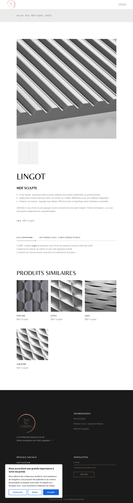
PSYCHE (21, 315)
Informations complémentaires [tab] (60, 237)
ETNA (53, 315)
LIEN (87, 315)
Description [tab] (24, 237)
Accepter (51, 492)
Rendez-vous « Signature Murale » (89, 424)
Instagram (24, 463)
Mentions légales (81, 429)
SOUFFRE (21, 364)
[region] (33, 481)
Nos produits (79, 418)
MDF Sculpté (28, 221)
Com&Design (72, 499)
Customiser (18, 492)
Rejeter (35, 492)
